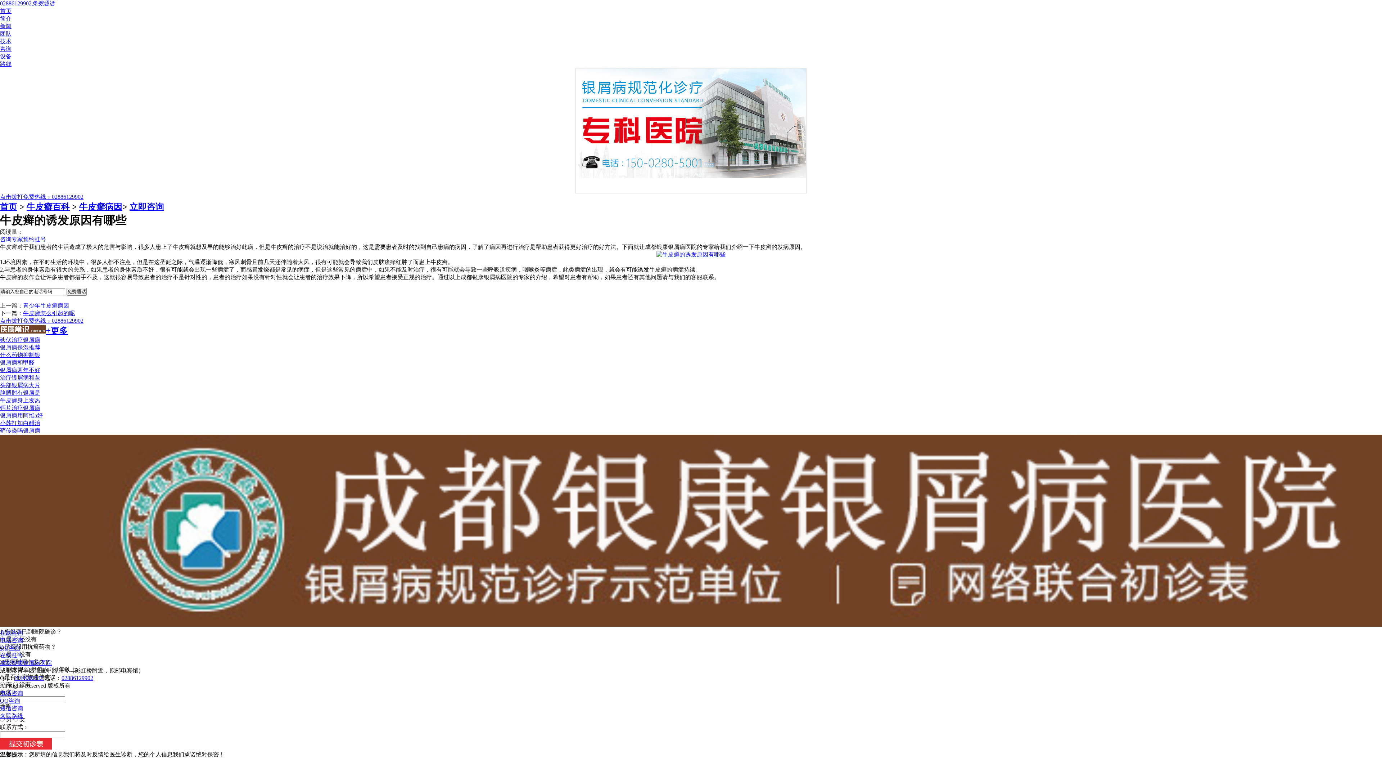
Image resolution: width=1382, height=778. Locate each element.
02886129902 (77, 678)
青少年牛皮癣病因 (46, 306)
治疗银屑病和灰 (20, 378)
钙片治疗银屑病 (20, 408)
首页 (6, 11)
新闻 (6, 26)
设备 (6, 56)
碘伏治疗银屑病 (20, 340)
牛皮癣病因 (100, 206)
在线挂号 (11, 655)
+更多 (57, 330)
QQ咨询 (10, 648)
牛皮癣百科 (48, 206)
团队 (6, 34)
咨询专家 (11, 239)
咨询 (6, 49)
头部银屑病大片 (20, 385)
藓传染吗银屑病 (20, 431)
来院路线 (11, 716)
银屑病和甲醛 (17, 362)
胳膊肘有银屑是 (20, 393)
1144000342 (29, 678)
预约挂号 (34, 239)
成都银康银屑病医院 (26, 663)
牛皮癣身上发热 (20, 400)
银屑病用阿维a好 (21, 415)
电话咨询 (11, 640)
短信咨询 (11, 708)
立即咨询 (147, 206)
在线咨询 (11, 633)
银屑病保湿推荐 (20, 347)
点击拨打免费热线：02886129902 (41, 197)
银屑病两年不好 (20, 370)
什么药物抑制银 (20, 355)
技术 (6, 41)
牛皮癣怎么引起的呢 (49, 313)
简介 (6, 18)
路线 (6, 64)
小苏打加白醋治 (20, 423)
